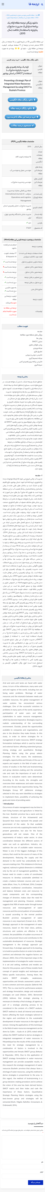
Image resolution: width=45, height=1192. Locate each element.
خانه (37, 15)
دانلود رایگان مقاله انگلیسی (21, 99)
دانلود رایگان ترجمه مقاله (21, 108)
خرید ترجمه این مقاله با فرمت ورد (21, 116)
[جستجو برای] (42, 5)
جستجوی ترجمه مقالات (21, 125)
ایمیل (41, 1172)
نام (42, 1162)
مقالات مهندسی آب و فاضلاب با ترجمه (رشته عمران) (20, 18)
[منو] (3, 5)
